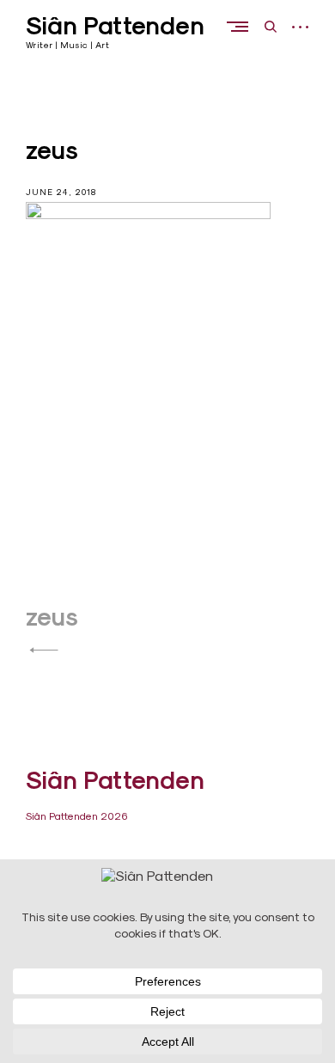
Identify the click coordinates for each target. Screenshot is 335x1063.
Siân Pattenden (115, 25)
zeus (52, 617)
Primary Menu (241, 26)
